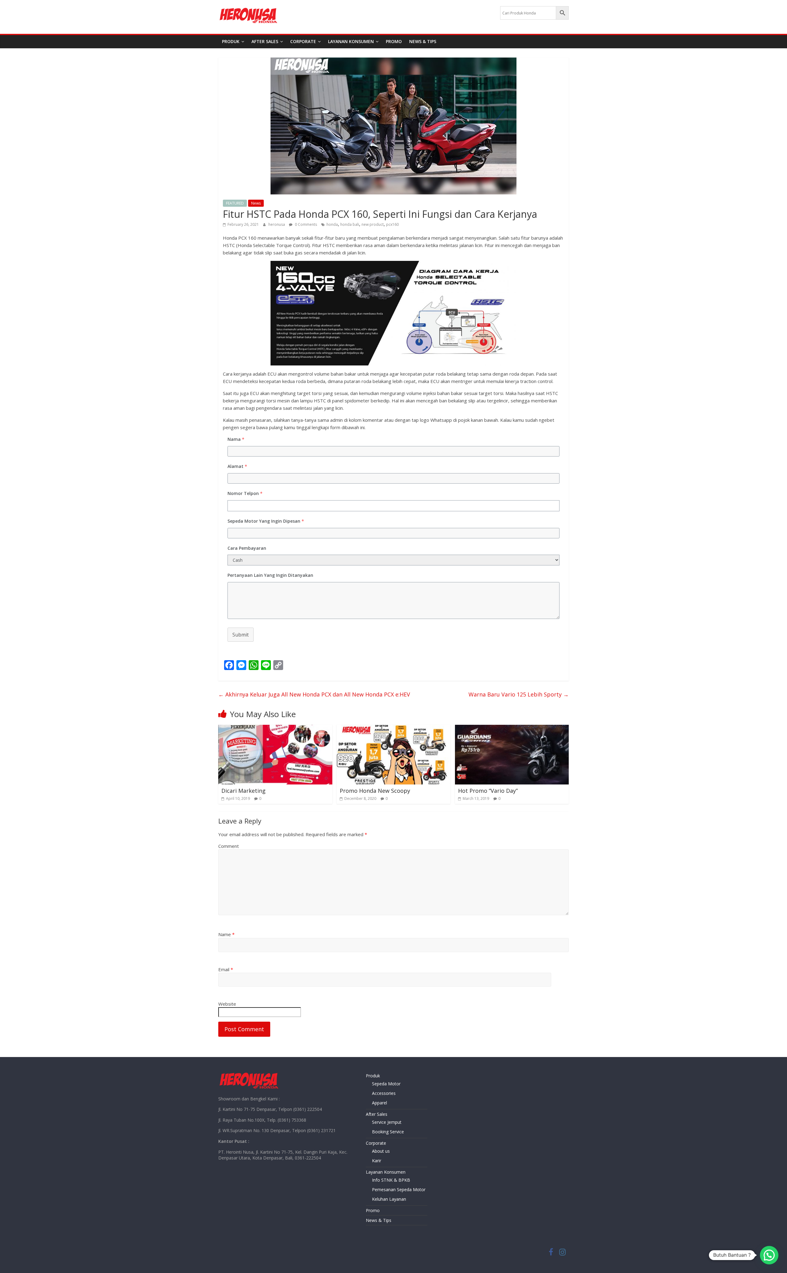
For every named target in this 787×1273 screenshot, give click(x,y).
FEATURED (235, 203)
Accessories (384, 1093)
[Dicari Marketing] (275, 728)
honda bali (349, 224)
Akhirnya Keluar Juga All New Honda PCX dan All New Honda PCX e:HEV (314, 694)
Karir (376, 1160)
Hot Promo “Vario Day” (488, 790)
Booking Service (388, 1132)
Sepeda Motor (386, 1084)
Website (227, 1004)
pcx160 (392, 224)
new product (373, 224)
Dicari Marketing (243, 790)
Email (225, 969)
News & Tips (422, 41)
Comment (228, 846)
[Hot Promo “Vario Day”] (512, 728)
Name (226, 934)
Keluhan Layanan (389, 1199)
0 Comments (305, 224)
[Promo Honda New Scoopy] (394, 728)
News (256, 203)
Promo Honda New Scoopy (375, 790)
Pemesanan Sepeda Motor (398, 1189)
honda (332, 224)
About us (381, 1151)
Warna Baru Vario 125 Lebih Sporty (519, 694)
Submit (240, 634)
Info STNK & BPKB (391, 1180)
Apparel (379, 1103)
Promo (394, 41)
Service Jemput (386, 1122)
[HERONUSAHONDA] (249, 1074)
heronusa (277, 224)
